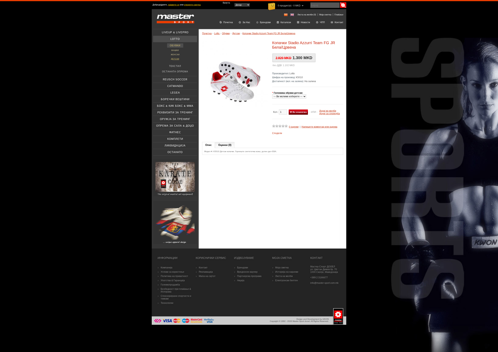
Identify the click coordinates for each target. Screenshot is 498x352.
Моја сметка (325, 14)
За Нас (246, 22)
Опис (208, 145)
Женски (175, 55)
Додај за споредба (329, 113)
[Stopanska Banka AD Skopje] (158, 322)
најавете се (173, 5)
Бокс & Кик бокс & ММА (175, 105)
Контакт (339, 22)
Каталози (286, 22)
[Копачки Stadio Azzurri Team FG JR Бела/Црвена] (235, 106)
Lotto (175, 39)
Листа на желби (284, 276)
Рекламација (206, 272)
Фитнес (175, 132)
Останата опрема (175, 71)
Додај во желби (327, 110)
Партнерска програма (249, 276)
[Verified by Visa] (209, 322)
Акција (240, 280)
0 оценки (294, 126)
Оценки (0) (224, 145)
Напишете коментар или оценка (319, 126)
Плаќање (338, 14)
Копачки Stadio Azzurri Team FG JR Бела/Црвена (268, 33)
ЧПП (322, 22)
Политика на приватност (174, 276)
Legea (175, 92)
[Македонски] (286, 14)
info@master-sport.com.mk (324, 283)
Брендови (265, 22)
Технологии (167, 303)
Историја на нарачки (286, 272)
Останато (175, 152)
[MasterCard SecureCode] (196, 322)
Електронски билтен (286, 280)
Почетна (228, 22)
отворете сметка (192, 5)
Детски (175, 59)
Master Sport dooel (301, 321)
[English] (292, 14)
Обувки (175, 45)
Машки (175, 50)
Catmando (175, 86)
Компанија (166, 267)
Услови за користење (172, 272)
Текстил (175, 66)
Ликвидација (175, 145)
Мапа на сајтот (207, 276)
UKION (326, 319)
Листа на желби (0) (306, 14)
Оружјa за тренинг (175, 119)
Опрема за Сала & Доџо (175, 125)
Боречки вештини (175, 99)
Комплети (175, 138)
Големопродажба (170, 284)
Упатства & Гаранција (173, 280)
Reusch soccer (175, 79)
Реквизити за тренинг (175, 112)
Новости (305, 22)
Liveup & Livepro (175, 32)
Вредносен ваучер (247, 272)
